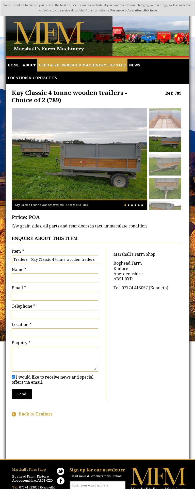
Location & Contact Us (32, 78)
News (134, 65)
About (29, 65)
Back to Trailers (36, 414)
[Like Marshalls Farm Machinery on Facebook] (60, 480)
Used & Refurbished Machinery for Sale (82, 65)
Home (14, 65)
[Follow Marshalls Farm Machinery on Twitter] (60, 471)
